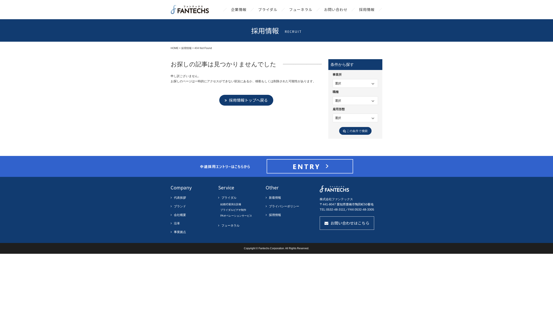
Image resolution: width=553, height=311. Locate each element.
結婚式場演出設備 (230, 204)
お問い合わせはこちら (350, 223)
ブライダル (267, 9)
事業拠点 (180, 232)
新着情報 (275, 197)
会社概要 (180, 215)
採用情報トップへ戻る (248, 100)
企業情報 (238, 9)
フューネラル (300, 9)
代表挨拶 (180, 197)
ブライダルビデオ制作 (233, 209)
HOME (174, 48)
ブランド (180, 206)
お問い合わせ (335, 9)
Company (181, 187)
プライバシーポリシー (284, 206)
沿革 (177, 223)
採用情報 (367, 9)
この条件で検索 (357, 131)
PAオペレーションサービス (236, 215)
